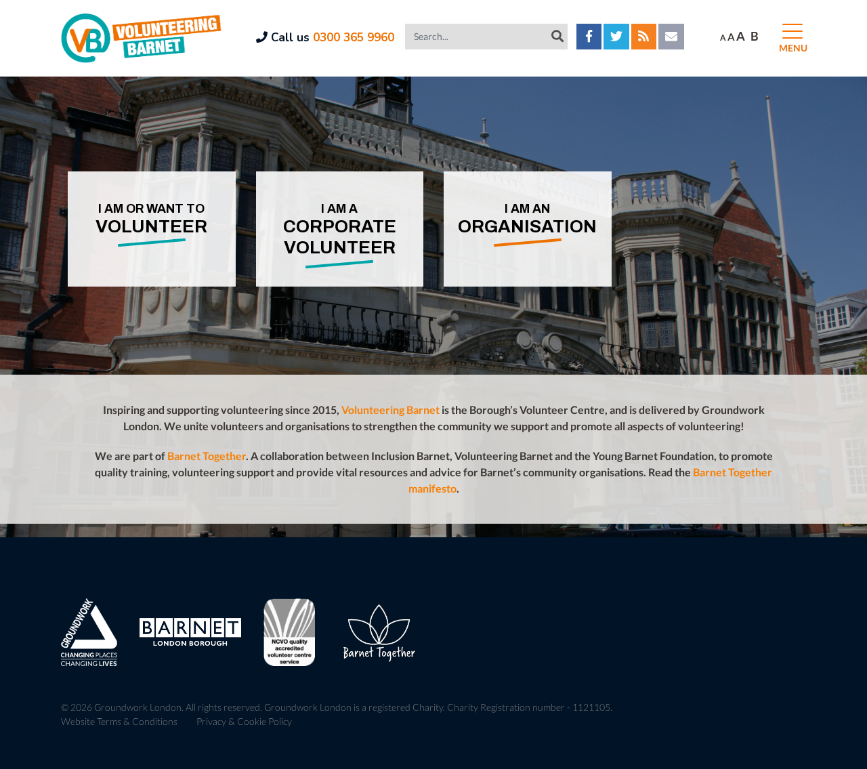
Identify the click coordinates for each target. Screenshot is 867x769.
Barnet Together (206, 455)
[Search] (557, 36)
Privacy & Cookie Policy (244, 721)
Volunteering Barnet (390, 409)
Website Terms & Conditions (119, 721)
